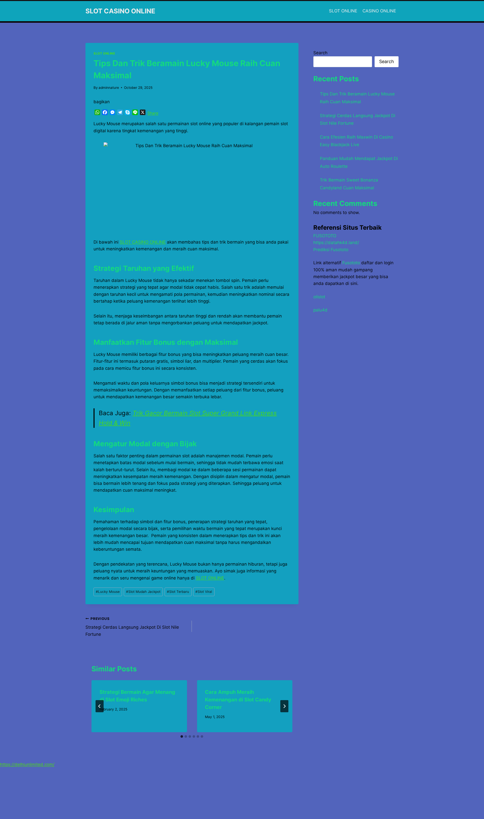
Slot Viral (203, 592)
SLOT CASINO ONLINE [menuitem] (143, 242)
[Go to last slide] (100, 706)
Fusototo (351, 262)
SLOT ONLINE (343, 10)
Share (152, 113)
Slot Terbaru (178, 592)
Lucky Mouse (108, 592)
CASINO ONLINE (379, 10)
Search (320, 52)
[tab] (181, 736)
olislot (319, 296)
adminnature (109, 88)
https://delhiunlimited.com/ (27, 764)
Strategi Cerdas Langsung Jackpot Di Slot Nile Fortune (132, 627)
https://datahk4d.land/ (336, 242)
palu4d (320, 309)
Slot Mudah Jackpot (143, 592)
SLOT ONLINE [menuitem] (210, 577)
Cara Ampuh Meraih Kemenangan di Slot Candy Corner (238, 699)
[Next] (284, 706)
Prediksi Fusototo (330, 249)
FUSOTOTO (324, 235)
